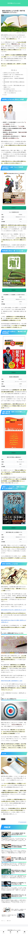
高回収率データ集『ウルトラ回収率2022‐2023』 (14, 74)
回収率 (3, 819)
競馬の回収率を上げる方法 (9, 89)
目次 (12, 70)
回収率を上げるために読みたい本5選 (11, 72)
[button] (25, 473)
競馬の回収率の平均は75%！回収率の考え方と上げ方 (13, 609)
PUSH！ (14, 207)
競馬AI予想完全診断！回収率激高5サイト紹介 (11, 680)
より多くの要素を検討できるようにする (13, 90)
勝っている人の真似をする (10, 92)
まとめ (5, 94)
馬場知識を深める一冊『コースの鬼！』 (12, 76)
